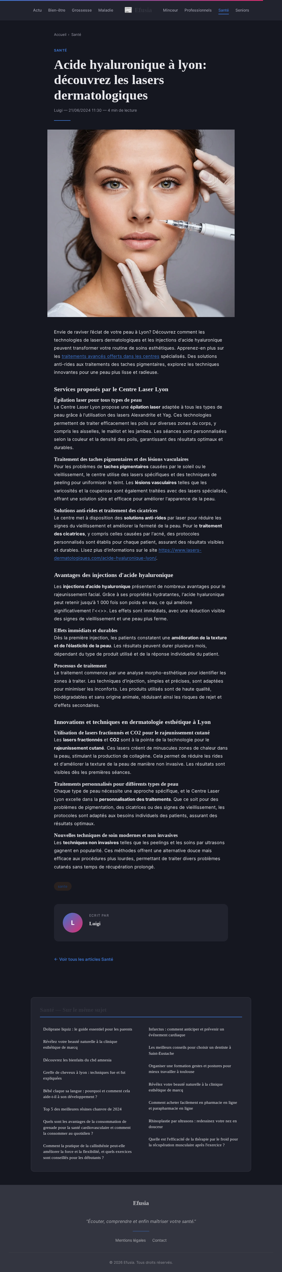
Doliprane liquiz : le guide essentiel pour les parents (87, 1029)
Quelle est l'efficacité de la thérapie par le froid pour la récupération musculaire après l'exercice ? (193, 1142)
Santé (223, 10)
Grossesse (82, 10)
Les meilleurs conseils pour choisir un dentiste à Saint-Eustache (190, 1050)
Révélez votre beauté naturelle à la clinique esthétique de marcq (80, 1044)
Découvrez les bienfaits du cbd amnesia (77, 1060)
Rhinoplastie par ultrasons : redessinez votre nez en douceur (193, 1123)
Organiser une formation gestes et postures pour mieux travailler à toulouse (190, 1068)
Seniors (242, 10)
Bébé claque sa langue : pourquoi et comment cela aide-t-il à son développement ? (86, 1093)
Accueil (60, 34)
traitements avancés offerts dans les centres (110, 356)
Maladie (105, 10)
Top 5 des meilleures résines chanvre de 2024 (82, 1109)
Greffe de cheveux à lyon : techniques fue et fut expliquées (84, 1075)
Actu (37, 10)
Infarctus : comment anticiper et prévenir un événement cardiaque (186, 1032)
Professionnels (198, 10)
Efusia (138, 10)
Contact (159, 1240)
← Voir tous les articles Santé (83, 959)
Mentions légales (130, 1240)
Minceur (170, 10)
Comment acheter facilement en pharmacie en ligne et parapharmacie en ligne (193, 1105)
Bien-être (56, 10)
